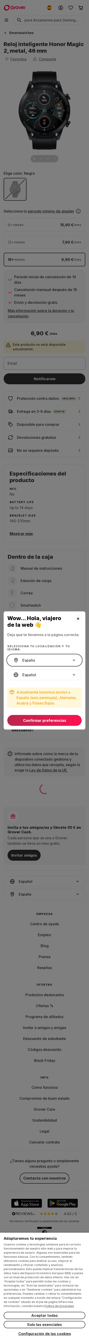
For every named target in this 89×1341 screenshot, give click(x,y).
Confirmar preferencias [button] (44, 720)
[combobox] (44, 660)
